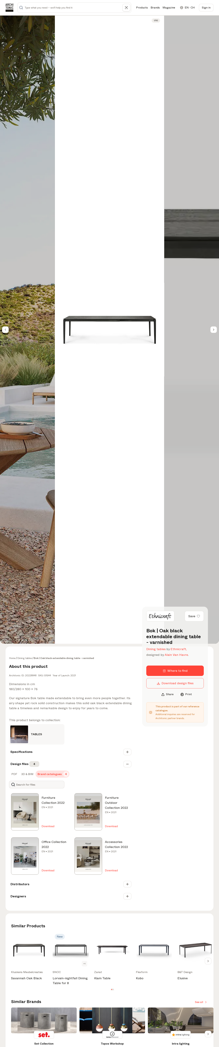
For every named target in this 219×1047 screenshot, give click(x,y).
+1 (84, 963)
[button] (111, 989)
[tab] (14, 774)
